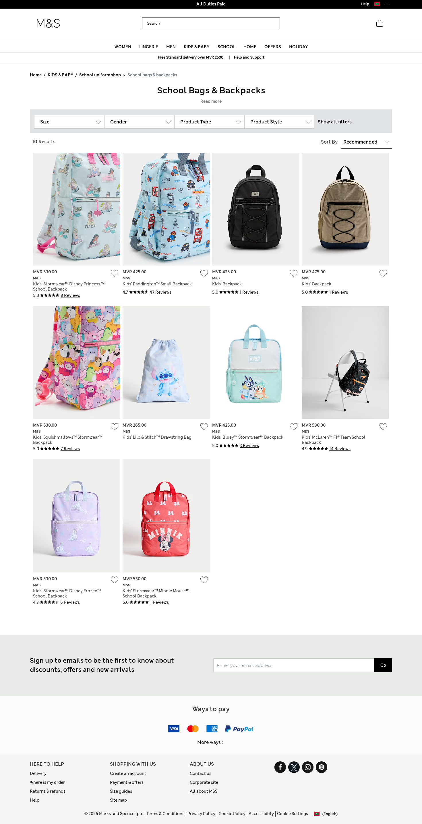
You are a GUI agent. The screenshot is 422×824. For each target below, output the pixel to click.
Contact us (200, 773)
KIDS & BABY (60, 75)
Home (36, 75)
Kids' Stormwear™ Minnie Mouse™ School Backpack (156, 593)
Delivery (38, 773)
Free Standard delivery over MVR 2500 (190, 57)
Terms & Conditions (165, 813)
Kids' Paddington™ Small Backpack (157, 284)
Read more (211, 101)
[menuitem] (123, 47)
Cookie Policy (231, 813)
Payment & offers (127, 782)
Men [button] (171, 46)
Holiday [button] (298, 46)
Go (383, 665)
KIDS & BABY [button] (196, 46)
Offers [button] (272, 46)
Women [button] (123, 46)
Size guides (121, 791)
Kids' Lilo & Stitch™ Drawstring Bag (157, 437)
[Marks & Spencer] (48, 23)
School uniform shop (100, 75)
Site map (118, 800)
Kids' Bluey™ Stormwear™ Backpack (247, 437)
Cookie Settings (292, 813)
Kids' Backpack (227, 284)
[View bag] (379, 23)
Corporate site (204, 782)
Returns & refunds (47, 791)
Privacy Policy (201, 813)
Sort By (329, 142)
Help (34, 800)
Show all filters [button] (335, 122)
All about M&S (203, 791)
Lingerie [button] (148, 46)
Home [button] (249, 46)
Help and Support (249, 57)
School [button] (226, 46)
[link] (377, 4)
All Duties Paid (211, 4)
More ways (209, 742)
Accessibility (261, 813)
